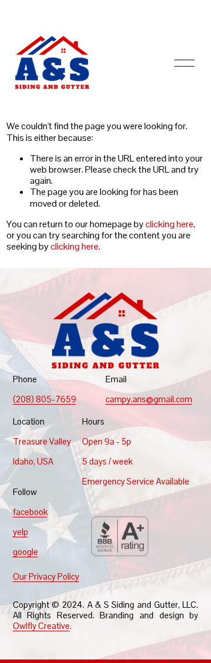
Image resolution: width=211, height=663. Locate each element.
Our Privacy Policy (46, 576)
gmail (164, 399)
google (25, 552)
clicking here (169, 224)
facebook (30, 512)
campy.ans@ (130, 399)
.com (183, 399)
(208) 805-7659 (44, 399)
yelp (20, 532)
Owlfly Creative (41, 626)
